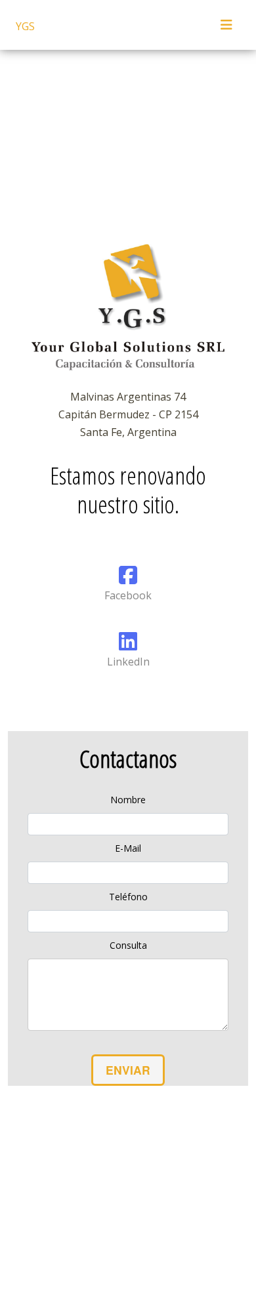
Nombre (128, 799)
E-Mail (128, 848)
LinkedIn (128, 661)
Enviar (128, 1070)
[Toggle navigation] (226, 25)
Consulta (128, 945)
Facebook (128, 595)
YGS (25, 26)
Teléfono (128, 896)
